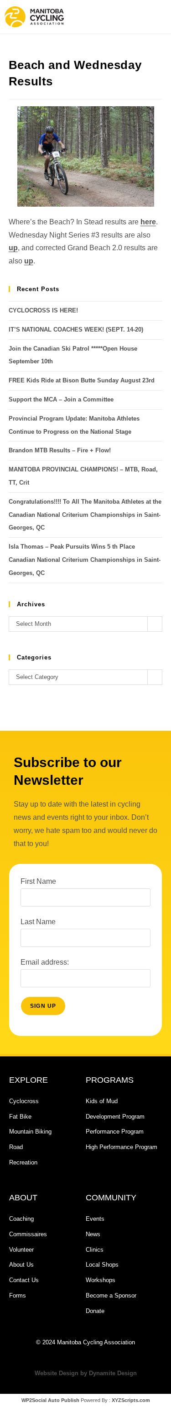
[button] (125, 16)
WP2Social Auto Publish (50, 1400)
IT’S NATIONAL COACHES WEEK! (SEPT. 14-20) (76, 329)
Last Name (38, 922)
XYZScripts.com (131, 1400)
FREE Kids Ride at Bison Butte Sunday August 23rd (82, 380)
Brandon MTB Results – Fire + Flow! (60, 450)
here (148, 222)
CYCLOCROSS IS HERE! (43, 310)
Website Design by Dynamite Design (86, 1373)
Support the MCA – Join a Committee (61, 399)
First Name (38, 881)
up (13, 248)
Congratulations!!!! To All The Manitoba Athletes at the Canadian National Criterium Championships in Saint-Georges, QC (85, 514)
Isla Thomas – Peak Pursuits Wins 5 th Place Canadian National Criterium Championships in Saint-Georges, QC (85, 559)
